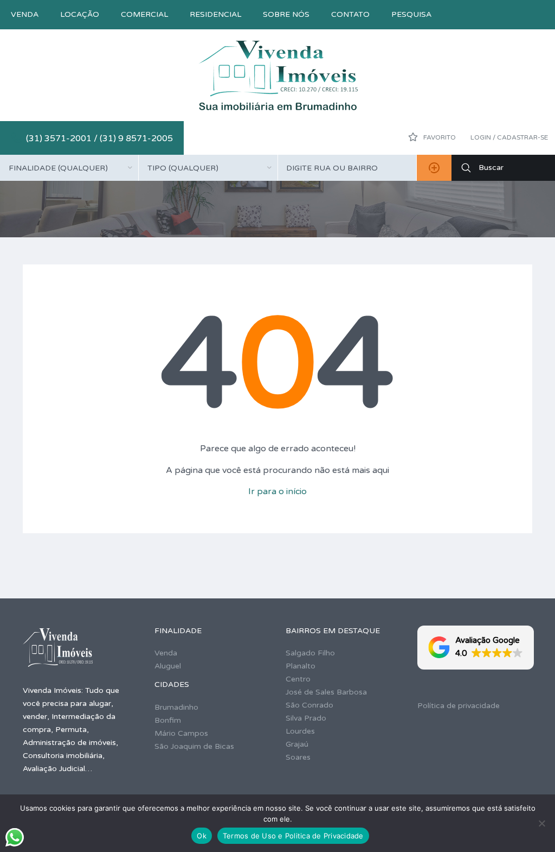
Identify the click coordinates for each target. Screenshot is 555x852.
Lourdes (300, 731)
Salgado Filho (310, 653)
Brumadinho (176, 707)
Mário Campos (181, 733)
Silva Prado (306, 718)
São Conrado (309, 705)
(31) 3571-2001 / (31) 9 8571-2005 (99, 138)
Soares (298, 757)
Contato (350, 14)
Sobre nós (286, 14)
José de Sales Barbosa (326, 692)
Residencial (215, 14)
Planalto (300, 666)
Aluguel (167, 666)
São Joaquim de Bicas (194, 746)
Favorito (439, 137)
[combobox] (69, 168)
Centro (298, 679)
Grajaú (297, 744)
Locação (79, 14)
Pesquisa (411, 14)
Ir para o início (277, 491)
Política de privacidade (458, 705)
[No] (541, 823)
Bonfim (167, 720)
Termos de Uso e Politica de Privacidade (293, 835)
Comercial (144, 14)
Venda (24, 14)
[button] (475, 648)
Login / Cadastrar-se (509, 137)
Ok (201, 835)
